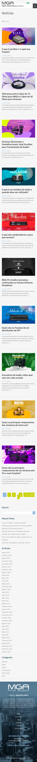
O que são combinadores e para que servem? (17, 236)
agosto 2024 (6, 572)
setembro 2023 (7, 586)
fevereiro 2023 (7, 606)
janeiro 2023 (6, 609)
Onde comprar (19, 728)
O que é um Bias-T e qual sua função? (16, 50)
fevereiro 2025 (7, 555)
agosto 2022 (6, 623)
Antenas (4, 661)
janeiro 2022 (6, 643)
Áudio (4, 664)
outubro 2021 (6, 651)
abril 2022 (5, 634)
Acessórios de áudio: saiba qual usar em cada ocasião (17, 376)
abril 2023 (5, 600)
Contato (19, 725)
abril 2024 (5, 580)
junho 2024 (5, 575)
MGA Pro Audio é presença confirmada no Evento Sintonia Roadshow (17, 282)
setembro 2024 (7, 569)
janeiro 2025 (6, 558)
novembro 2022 (7, 614)
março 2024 (6, 583)
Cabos (4, 667)
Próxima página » (26, 495)
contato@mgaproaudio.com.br (18, 740)
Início (18, 714)
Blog (18, 719)
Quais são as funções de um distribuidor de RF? (15, 329)
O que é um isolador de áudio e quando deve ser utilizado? (17, 190)
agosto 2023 (6, 589)
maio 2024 (5, 578)
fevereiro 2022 (7, 640)
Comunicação (6, 670)
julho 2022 (5, 626)
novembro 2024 (7, 563)
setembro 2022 (7, 620)
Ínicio (3, 21)
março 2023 (6, 603)
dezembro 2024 (7, 561)
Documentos (18, 717)
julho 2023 (5, 592)
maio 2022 (5, 631)
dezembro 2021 (7, 646)
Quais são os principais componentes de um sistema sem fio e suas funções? (18, 470)
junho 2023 (5, 595)
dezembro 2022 (7, 612)
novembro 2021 (7, 649)
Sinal (3, 675)
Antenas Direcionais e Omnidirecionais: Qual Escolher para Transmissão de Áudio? (17, 144)
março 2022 (6, 637)
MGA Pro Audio (7, 3)
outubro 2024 (6, 566)
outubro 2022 (6, 617)
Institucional (6, 673)
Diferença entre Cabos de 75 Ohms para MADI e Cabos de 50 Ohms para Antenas (17, 96)
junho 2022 (5, 629)
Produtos (18, 722)
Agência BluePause (25, 758)
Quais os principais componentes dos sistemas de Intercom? (18, 423)
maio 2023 (5, 597)
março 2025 (6, 552)
